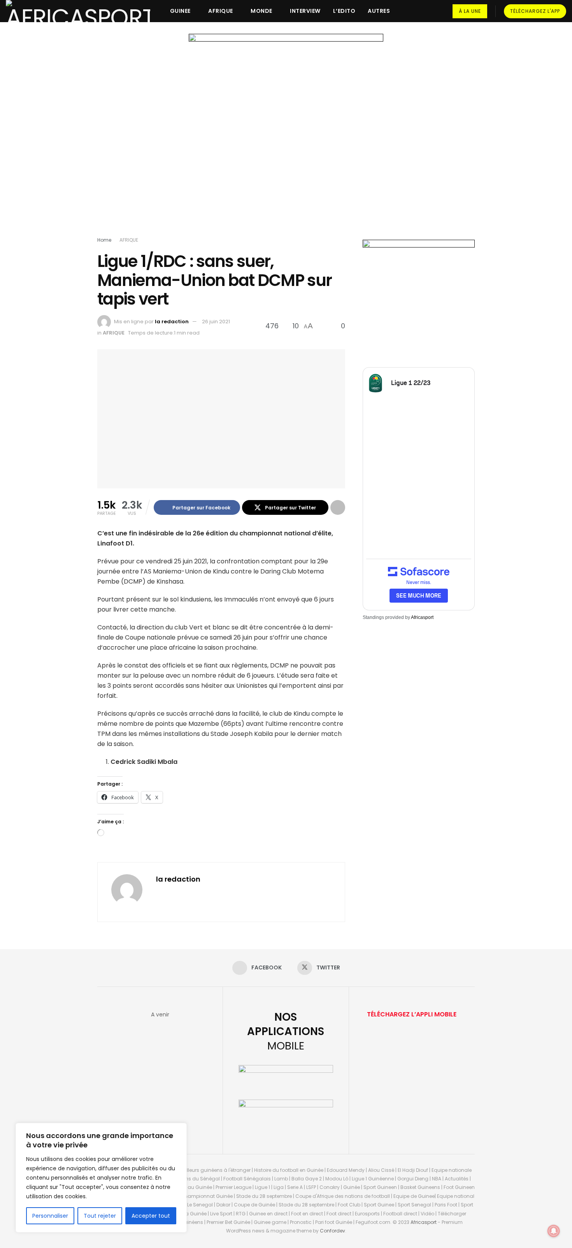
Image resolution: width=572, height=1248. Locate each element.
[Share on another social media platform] (337, 507)
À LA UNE (470, 11)
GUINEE (180, 11)
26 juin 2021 (216, 321)
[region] (101, 1177)
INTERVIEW (305, 11)
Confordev (332, 1230)
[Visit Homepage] (78, 11)
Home (104, 240)
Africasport (422, 617)
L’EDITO (344, 11)
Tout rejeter (100, 1216)
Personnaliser (50, 1216)
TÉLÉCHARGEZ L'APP (535, 11)
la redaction (172, 321)
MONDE (261, 11)
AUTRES (379, 11)
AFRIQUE (220, 11)
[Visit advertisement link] (286, 137)
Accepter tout (151, 1216)
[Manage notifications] (553, 1231)
